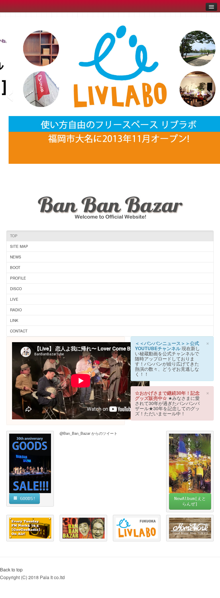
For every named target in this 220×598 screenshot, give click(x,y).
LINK (14, 320)
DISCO (16, 288)
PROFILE (18, 278)
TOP (13, 235)
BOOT (15, 267)
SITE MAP (19, 246)
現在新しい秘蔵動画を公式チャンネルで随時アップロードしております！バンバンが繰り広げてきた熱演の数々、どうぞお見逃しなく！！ (167, 361)
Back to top (11, 569)
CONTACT (19, 331)
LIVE (14, 299)
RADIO (16, 309)
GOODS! (26, 498)
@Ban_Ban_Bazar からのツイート (88, 433)
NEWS (15, 257)
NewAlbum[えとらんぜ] (190, 501)
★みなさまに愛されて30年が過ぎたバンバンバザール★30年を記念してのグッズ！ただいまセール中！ (167, 406)
